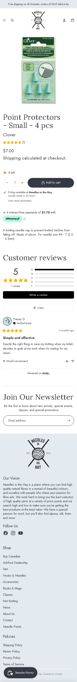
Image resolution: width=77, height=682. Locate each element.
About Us (9, 614)
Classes (8, 595)
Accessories (11, 582)
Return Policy (11, 651)
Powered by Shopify (52, 674)
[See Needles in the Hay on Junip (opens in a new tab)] (46, 373)
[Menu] (4, 20)
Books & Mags (12, 588)
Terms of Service (13, 664)
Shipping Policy (12, 645)
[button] (52, 269)
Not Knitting (10, 601)
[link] (14, 142)
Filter (41, 307)
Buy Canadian (11, 556)
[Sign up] (68, 420)
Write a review (38, 294)
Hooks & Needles (14, 575)
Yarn (5, 569)
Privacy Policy (11, 658)
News (6, 607)
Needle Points (12, 627)
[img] (22, 322)
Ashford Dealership (15, 563)
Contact (8, 620)
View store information (20, 200)
